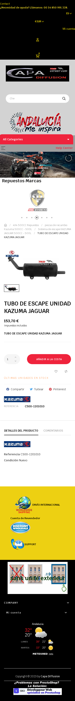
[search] (64, 98)
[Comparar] (66, 371)
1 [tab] (22, 218)
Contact (5, 3)
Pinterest (59, 389)
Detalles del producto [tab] (21, 430)
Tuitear (38, 389)
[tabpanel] (37, 200)
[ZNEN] (37, 200)
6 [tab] (47, 218)
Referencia (11, 406)
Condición (11, 460)
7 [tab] (52, 218)
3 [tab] (32, 218)
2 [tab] (27, 218)
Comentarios (53, 430)
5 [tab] (42, 218)
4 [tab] (37, 218)
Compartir (17, 389)
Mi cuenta (69, 28)
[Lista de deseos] (56, 371)
